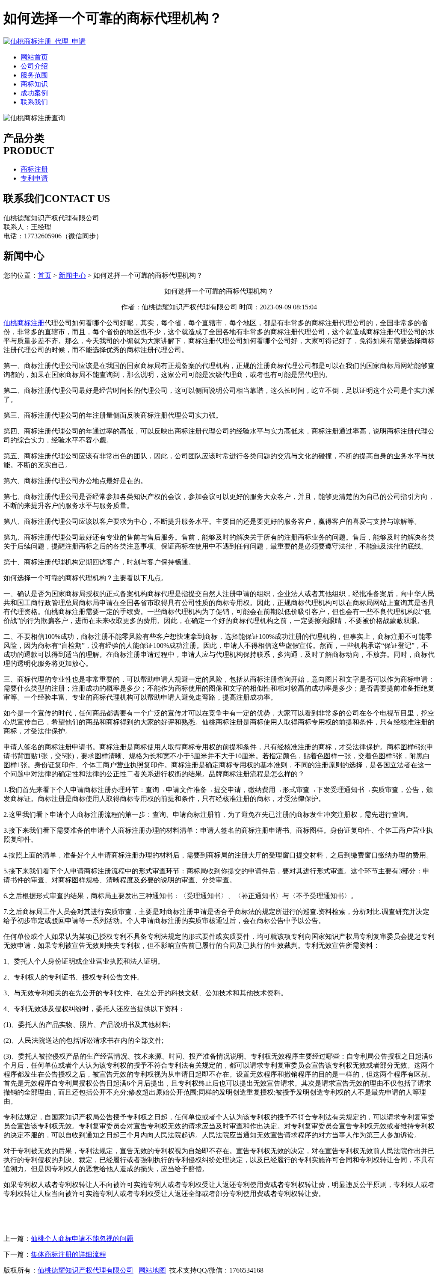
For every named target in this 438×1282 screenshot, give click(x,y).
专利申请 (34, 178)
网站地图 (152, 1270)
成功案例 (34, 93)
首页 (44, 275)
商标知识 (34, 84)
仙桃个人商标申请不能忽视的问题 (82, 1238)
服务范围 (34, 75)
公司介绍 (34, 66)
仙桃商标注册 (23, 322)
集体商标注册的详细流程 (68, 1254)
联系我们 (34, 102)
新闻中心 (72, 275)
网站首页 (34, 57)
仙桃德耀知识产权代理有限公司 (85, 1270)
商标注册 (34, 169)
